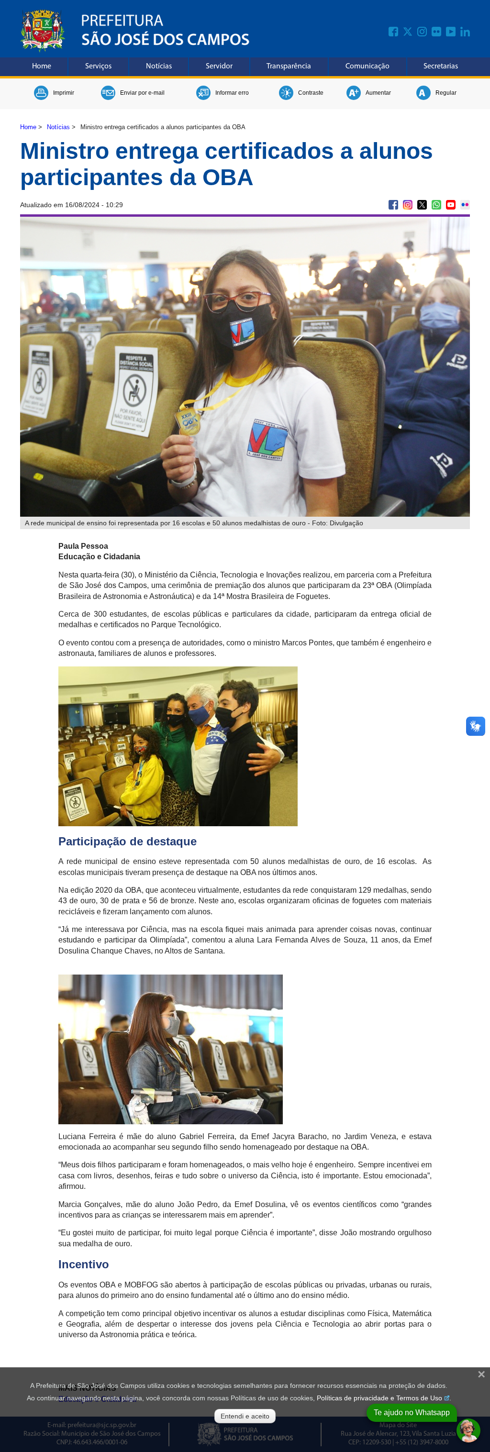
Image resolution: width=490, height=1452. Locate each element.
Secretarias (440, 66)
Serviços (98, 66)
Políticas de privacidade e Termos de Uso (379, 1398)
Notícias (159, 66)
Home (41, 66)
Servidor (219, 66)
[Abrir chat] (468, 1430)
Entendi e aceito (245, 1416)
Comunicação (367, 66)
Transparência (289, 66)
